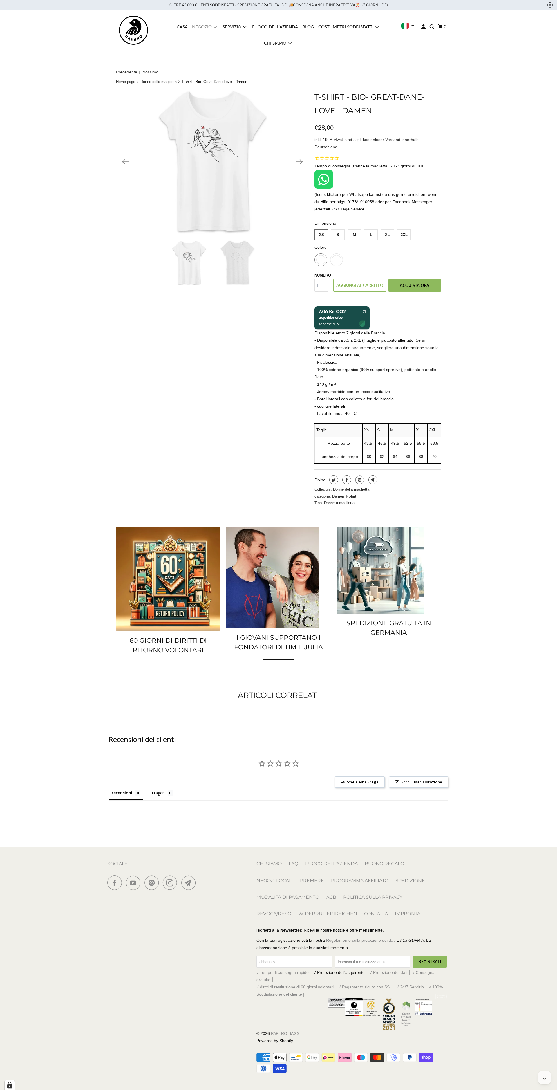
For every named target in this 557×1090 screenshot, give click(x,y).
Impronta (407, 913)
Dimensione (325, 223)
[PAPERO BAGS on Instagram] (171, 882)
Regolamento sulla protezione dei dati (360, 940)
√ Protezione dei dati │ (391, 972)
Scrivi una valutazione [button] (421, 782)
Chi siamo (275, 43)
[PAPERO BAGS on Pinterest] (153, 882)
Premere (312, 880)
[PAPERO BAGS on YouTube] (134, 882)
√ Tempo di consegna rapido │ (285, 972)
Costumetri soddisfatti (346, 26)
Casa (182, 26)
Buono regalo (384, 863)
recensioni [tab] (122, 793)
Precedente (126, 72)
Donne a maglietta (339, 503)
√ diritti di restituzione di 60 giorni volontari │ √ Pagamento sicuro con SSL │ (326, 987)
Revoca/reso (273, 913)
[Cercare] (432, 26)
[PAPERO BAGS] (133, 30)
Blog (308, 26)
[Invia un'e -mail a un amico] (372, 479)
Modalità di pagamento (287, 897)
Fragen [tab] (158, 793)
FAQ (293, 863)
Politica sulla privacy (372, 897)
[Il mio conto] (424, 26)
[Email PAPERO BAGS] (190, 882)
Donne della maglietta (158, 82)
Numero (322, 275)
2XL (404, 235)
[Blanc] (212, 161)
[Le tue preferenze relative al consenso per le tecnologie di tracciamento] (10, 1085)
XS (321, 235)
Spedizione (410, 880)
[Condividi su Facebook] (346, 479)
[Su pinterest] (359, 479)
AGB (331, 897)
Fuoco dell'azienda (275, 26)
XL (387, 235)
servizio (233, 26)
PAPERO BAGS (285, 1033)
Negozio (202, 26)
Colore (320, 247)
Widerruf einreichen (327, 913)
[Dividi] (333, 479)
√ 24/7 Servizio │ (413, 987)
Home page (125, 82)
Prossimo (149, 72)
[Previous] (125, 161)
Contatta (376, 913)
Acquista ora (414, 285)
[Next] (299, 161)
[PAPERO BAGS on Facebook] (116, 882)
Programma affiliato (359, 880)
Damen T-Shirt (344, 496)
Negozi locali (274, 880)
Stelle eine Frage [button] (363, 782)
